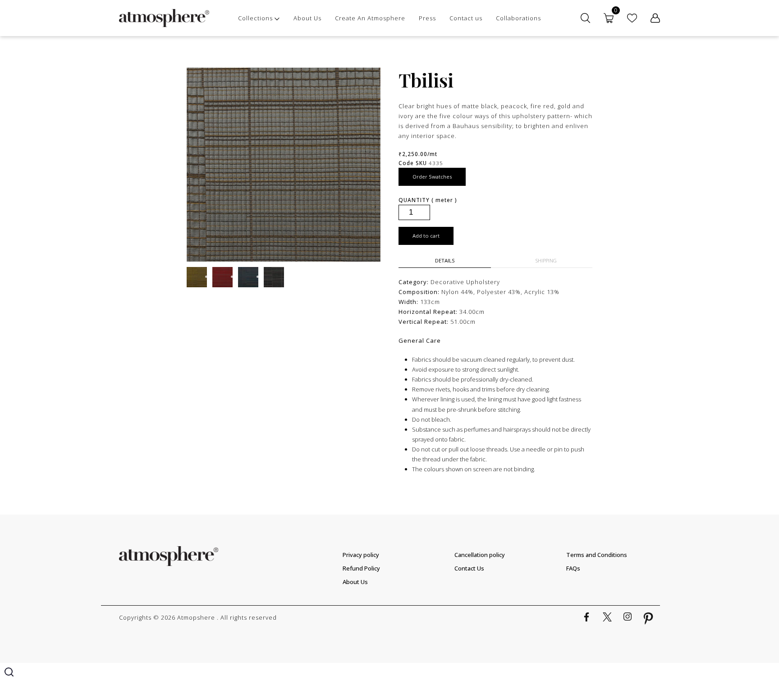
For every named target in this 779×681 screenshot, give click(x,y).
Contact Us (469, 568)
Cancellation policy (479, 555)
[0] (609, 18)
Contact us (465, 18)
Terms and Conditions (596, 555)
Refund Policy (361, 568)
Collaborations (518, 18)
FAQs (573, 568)
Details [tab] (445, 260)
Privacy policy (361, 555)
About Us (307, 18)
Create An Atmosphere (370, 18)
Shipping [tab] (546, 260)
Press (427, 18)
